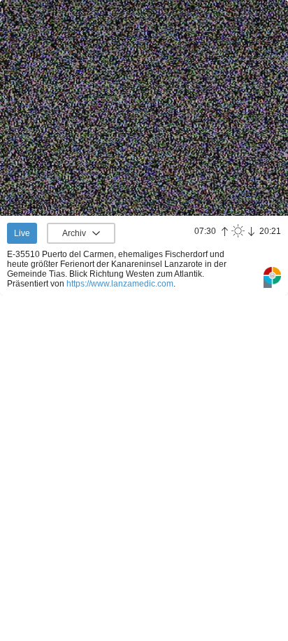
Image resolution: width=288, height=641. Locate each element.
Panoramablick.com (272, 278)
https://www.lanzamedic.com (119, 284)
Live (22, 233)
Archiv (74, 233)
